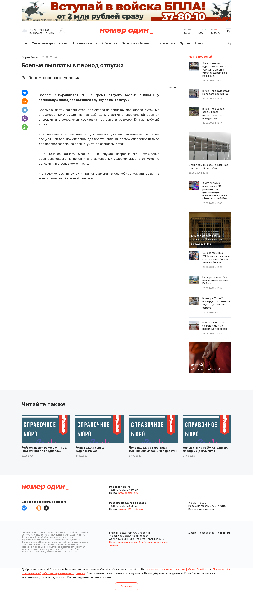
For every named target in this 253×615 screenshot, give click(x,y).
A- (170, 87)
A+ (176, 87)
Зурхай (185, 43)
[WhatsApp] (25, 127)
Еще (198, 43)
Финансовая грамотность (49, 43)
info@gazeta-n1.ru (128, 492)
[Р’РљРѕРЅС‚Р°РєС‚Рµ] (25, 93)
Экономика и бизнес (136, 43)
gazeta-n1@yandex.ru (130, 509)
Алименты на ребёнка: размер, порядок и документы (205, 449)
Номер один (126, 31)
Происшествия (165, 43)
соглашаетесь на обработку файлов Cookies (176, 569)
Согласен (126, 586)
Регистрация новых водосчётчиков (89, 449)
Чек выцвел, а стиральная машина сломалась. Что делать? (153, 449)
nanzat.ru (224, 532)
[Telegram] (25, 110)
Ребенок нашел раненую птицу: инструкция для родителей (44, 449)
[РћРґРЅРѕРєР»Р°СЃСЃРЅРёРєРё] (25, 101)
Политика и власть (84, 43)
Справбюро (30, 57)
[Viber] (25, 118)
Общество (109, 43)
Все (24, 43)
